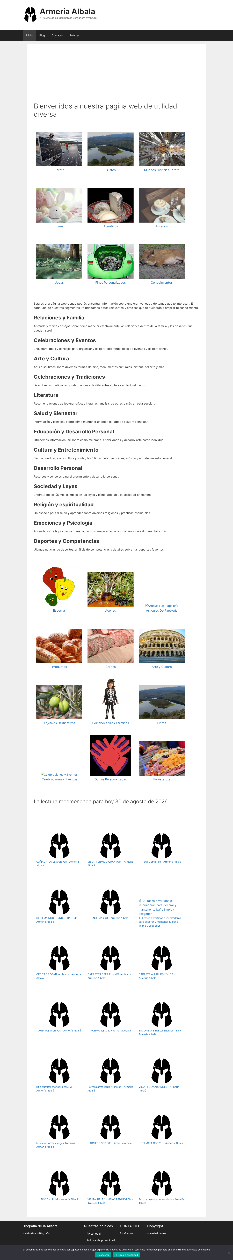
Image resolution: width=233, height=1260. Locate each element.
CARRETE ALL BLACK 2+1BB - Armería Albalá (157, 976)
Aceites (110, 610)
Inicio (29, 35)
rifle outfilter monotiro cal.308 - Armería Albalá (55, 1088)
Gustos (111, 170)
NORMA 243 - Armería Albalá (110, 918)
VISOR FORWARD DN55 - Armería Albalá (159, 1088)
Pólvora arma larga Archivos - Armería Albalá (110, 1088)
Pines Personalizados (110, 282)
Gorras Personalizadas (110, 779)
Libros (161, 723)
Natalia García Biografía (36, 1233)
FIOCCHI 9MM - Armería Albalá (59, 1199)
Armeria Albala (67, 11)
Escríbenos (126, 1233)
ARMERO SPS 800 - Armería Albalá (111, 1143)
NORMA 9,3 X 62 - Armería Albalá (110, 1030)
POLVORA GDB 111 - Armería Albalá (162, 1143)
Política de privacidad (101, 1240)
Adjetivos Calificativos (59, 723)
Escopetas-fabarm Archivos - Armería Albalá (161, 1201)
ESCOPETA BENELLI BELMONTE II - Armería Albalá (160, 1032)
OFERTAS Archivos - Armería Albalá (59, 1030)
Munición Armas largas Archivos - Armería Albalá (56, 1145)
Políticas (74, 35)
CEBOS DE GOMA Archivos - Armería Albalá (58, 976)
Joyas (59, 282)
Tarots (59, 170)
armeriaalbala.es (156, 1233)
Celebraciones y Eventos (59, 779)
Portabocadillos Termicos (110, 723)
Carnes (110, 667)
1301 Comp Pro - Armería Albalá (161, 861)
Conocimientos (162, 282)
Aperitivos (110, 226)
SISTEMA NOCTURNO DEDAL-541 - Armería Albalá (57, 920)
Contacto (57, 35)
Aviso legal (94, 1233)
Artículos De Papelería (162, 610)
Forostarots (161, 779)
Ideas (59, 226)
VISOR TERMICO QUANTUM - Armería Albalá (110, 863)
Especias (59, 610)
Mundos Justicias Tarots (161, 170)
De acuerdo (103, 1255)
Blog (42, 35)
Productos (59, 667)
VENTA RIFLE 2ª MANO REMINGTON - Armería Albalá (110, 1201)
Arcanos (162, 226)
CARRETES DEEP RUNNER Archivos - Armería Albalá (110, 976)
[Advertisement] (116, 76)
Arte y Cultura (162, 667)
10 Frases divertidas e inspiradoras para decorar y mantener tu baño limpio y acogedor (160, 921)
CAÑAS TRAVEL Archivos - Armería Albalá (57, 863)
